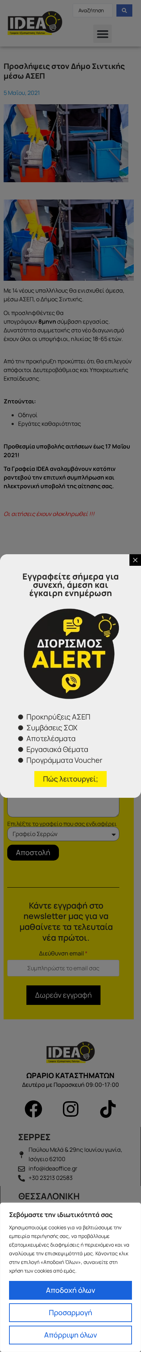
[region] (70, 1277)
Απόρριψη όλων (70, 1335)
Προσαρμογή (70, 1312)
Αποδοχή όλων (70, 1290)
